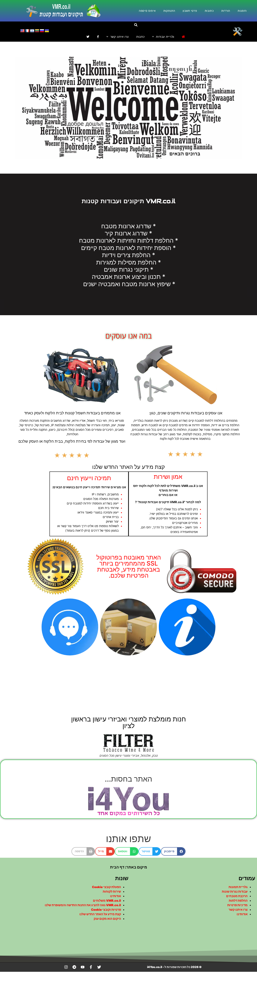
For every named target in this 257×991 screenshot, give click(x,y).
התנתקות (169, 10)
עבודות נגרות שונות (235, 891)
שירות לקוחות (112, 891)
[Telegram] (74, 967)
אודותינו (242, 914)
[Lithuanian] (37, 31)
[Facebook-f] (91, 967)
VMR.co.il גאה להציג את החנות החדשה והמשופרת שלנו (83, 905)
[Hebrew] (32, 31)
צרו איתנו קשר (119, 36)
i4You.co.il (154, 967)
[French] (27, 31)
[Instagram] (66, 967)
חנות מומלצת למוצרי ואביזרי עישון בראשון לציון (128, 722)
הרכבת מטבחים (237, 896)
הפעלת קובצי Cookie (106, 887)
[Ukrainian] (47, 31)
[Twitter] (99, 967)
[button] (135, 25)
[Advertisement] (128, 685)
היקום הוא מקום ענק (107, 918)
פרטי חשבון (190, 10)
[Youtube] (82, 967)
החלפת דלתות (238, 900)
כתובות (209, 10)
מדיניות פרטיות (237, 905)
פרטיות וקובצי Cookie (106, 909)
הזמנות (242, 10)
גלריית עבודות (165, 36)
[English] (22, 31)
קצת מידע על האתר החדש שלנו (100, 914)
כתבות (140, 36)
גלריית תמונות (238, 887)
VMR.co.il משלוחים (107, 900)
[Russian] (42, 31)
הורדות (225, 10)
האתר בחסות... (128, 778)
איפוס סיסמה (147, 10)
